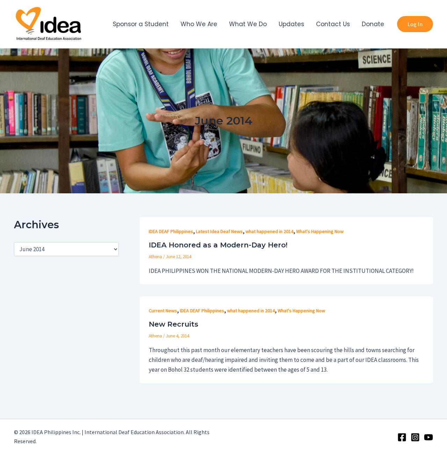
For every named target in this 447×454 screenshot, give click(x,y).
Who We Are (199, 24)
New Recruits (173, 324)
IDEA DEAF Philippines (171, 231)
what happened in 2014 (269, 231)
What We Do (248, 24)
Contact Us (333, 24)
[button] (415, 24)
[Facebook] (401, 437)
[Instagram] (415, 437)
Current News (163, 310)
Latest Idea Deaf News (219, 231)
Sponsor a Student (141, 24)
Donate (373, 24)
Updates (291, 24)
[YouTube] (428, 437)
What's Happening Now (320, 231)
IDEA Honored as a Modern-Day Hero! (218, 245)
